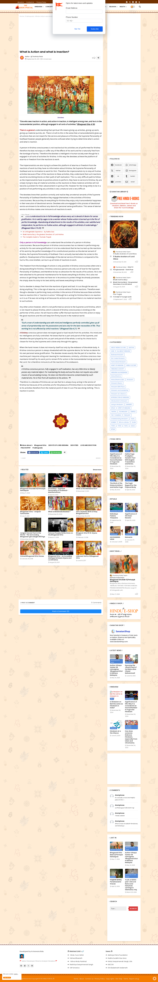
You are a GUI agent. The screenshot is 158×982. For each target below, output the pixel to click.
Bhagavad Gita (40, 445)
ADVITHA (131, 347)
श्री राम (113, 429)
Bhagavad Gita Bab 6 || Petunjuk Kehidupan (32, 489)
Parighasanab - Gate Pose (123, 270)
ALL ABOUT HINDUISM (123, 351)
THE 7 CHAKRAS (116, 415)
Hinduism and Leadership (119, 390)
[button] (140, 7)
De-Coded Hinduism (118, 358)
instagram (132, 170)
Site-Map (118, 979)
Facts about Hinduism (118, 362)
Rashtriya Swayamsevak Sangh (81, 964)
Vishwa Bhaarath (76, 958)
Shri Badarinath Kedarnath (118, 968)
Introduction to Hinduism (119, 401)
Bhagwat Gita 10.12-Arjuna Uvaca (86, 534)
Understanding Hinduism (119, 419)
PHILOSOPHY (25, 448)
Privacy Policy (41, 2)
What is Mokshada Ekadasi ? (59, 512)
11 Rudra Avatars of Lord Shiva (123, 257)
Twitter (45, 452)
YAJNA (134, 422)
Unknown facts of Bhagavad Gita (87, 557)
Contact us (30, 2)
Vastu (133, 419)
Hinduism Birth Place (118, 387)
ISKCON (111, 964)
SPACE (113, 408)
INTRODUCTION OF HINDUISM (120, 397)
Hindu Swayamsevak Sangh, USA (120, 961)
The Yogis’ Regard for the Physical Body (131, 485)
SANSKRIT (129, 404)
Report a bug (134, 979)
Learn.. (16, 974)
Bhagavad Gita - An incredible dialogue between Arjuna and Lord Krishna (60, 558)
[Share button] (64, 452)
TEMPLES (133, 411)
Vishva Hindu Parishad (78, 961)
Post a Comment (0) (60, 611)
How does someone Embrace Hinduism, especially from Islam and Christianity (131, 737)
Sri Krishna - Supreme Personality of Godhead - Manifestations (58, 490)
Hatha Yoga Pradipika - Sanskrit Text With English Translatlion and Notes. (130, 459)
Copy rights (110, 979)
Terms (125, 979)
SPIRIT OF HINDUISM (124, 408)
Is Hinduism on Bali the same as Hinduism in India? (116, 705)
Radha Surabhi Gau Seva (117, 958)
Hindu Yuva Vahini (77, 955)
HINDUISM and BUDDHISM (119, 372)
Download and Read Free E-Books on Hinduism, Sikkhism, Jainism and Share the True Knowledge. (124, 205)
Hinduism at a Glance (118, 394)
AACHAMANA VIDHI (115, 538)
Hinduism (130, 379)
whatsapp (132, 165)
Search (133, 908)
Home (22, 16)
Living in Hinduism (117, 404)
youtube (118, 182)
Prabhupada (29, 16)
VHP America (74, 968)
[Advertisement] (72, 68)
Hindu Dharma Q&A (117, 379)
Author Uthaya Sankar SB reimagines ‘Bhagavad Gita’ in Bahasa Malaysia (116, 670)
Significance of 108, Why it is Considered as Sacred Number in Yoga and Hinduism (116, 459)
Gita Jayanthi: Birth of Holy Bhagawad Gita (86, 512)
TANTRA (113, 411)
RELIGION (112, 7)
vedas (133, 426)
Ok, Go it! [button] (7, 977)
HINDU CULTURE (131, 365)
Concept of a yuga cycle (122, 297)
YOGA (113, 426)
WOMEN (113, 422)
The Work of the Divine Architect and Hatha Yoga (116, 485)
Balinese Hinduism (117, 355)
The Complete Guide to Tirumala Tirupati (37, 237)
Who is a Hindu (124, 422)
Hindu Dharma (116, 376)
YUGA (119, 426)
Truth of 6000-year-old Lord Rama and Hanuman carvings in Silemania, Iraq (131, 885)
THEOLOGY (127, 415)
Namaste (128, 537)
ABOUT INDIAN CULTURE (118, 347)
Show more (97, 470)
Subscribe (95, 29)
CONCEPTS (50, 7)
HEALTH (122, 7)
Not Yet (77, 29)
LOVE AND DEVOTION (88, 445)
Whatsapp (57, 452)
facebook (118, 165)
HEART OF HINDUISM (117, 365)
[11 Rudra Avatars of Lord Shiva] (124, 234)
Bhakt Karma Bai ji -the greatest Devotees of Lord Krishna (43, 234)
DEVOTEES (74, 445)
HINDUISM (38, 7)
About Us (21, 2)
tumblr (132, 176)
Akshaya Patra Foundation (118, 955)
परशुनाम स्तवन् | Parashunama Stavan (116, 882)
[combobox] (70, 21)
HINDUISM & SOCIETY (117, 369)
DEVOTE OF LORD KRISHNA (58, 445)
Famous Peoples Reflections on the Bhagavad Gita (60, 534)
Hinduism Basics (116, 383)
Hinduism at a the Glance (115, 732)
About (81, 979)
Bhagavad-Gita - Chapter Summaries (30, 512)
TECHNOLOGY (123, 411)
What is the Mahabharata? (86, 489)
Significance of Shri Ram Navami (131, 516)
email (133, 182)
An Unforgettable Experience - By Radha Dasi (38, 232)
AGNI (112, 351)
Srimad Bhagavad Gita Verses (32, 556)
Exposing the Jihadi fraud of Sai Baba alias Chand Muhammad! (131, 669)
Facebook (34, 452)
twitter (118, 170)
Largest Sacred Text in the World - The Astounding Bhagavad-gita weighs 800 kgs (32, 535)
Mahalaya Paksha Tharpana (114, 516)
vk (118, 176)
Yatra (126, 426)
